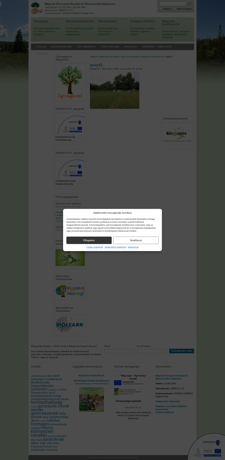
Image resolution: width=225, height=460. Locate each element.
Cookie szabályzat (94, 247)
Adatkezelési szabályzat (115, 247)
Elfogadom (89, 240)
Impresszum (133, 247)
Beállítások (136, 240)
